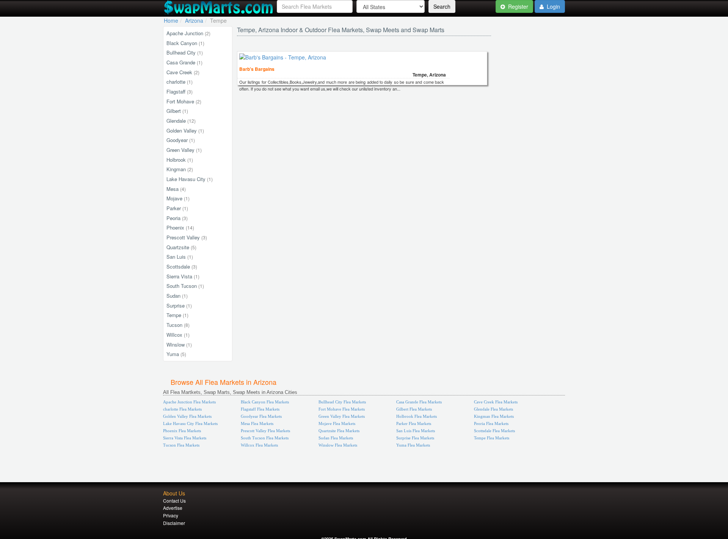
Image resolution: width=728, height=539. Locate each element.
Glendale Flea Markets (493, 409)
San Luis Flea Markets (415, 430)
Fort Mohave (183, 101)
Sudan (177, 295)
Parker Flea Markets (413, 423)
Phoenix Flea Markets (182, 430)
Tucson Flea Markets (181, 445)
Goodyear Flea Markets (261, 416)
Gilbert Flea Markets (414, 409)
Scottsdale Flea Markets (494, 430)
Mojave (178, 198)
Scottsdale (181, 266)
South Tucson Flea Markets (265, 438)
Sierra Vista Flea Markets (184, 438)
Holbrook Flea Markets (416, 416)
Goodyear (180, 140)
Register (517, 6)
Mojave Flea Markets (336, 423)
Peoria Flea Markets (491, 423)
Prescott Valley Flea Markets (265, 430)
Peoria (177, 218)
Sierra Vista (182, 276)
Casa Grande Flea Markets (419, 402)
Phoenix (180, 227)
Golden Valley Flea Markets (187, 416)
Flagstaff (179, 91)
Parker (177, 208)
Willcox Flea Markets (259, 445)
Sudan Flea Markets (335, 438)
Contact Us (174, 500)
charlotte (179, 81)
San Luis (179, 256)
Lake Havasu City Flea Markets (190, 423)
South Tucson (185, 285)
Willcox (178, 334)
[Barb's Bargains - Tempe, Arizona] (282, 57)
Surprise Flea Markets (415, 438)
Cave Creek (182, 72)
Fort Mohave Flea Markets (341, 409)
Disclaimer (174, 523)
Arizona (194, 20)
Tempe (177, 315)
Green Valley (184, 149)
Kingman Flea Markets (494, 416)
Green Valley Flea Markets (341, 416)
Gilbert (177, 110)
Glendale (181, 120)
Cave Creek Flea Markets (496, 402)
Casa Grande (184, 62)
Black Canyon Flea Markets (265, 402)
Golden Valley (185, 130)
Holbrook (179, 159)
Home (171, 20)
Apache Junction (188, 33)
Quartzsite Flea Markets (338, 430)
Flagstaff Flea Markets (260, 409)
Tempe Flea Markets (491, 438)
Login (552, 6)
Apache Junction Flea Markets (189, 402)
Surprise (179, 305)
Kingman (179, 169)
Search (441, 6)
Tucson (178, 324)
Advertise (172, 508)
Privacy (170, 515)
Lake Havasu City (189, 179)
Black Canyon (185, 43)
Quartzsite (181, 247)
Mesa (176, 188)
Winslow (179, 344)
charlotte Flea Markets (182, 409)
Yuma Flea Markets (413, 445)
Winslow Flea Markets (337, 445)
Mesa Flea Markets (257, 423)
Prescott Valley (186, 237)
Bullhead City (184, 52)
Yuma (176, 354)
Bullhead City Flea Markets (342, 402)
